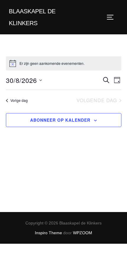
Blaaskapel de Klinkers (32, 17)
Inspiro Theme (48, 232)
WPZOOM (82, 232)
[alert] (63, 63)
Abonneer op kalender (60, 120)
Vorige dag (19, 100)
